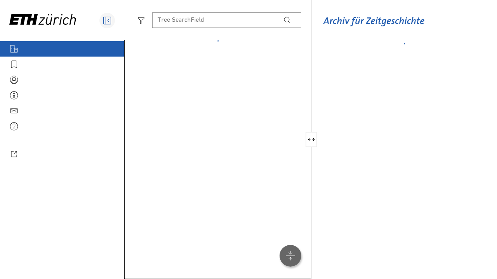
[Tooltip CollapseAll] (290, 256)
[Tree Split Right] (314, 139)
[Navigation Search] (287, 20)
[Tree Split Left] (308, 139)
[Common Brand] (373, 27)
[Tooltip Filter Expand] (141, 20)
